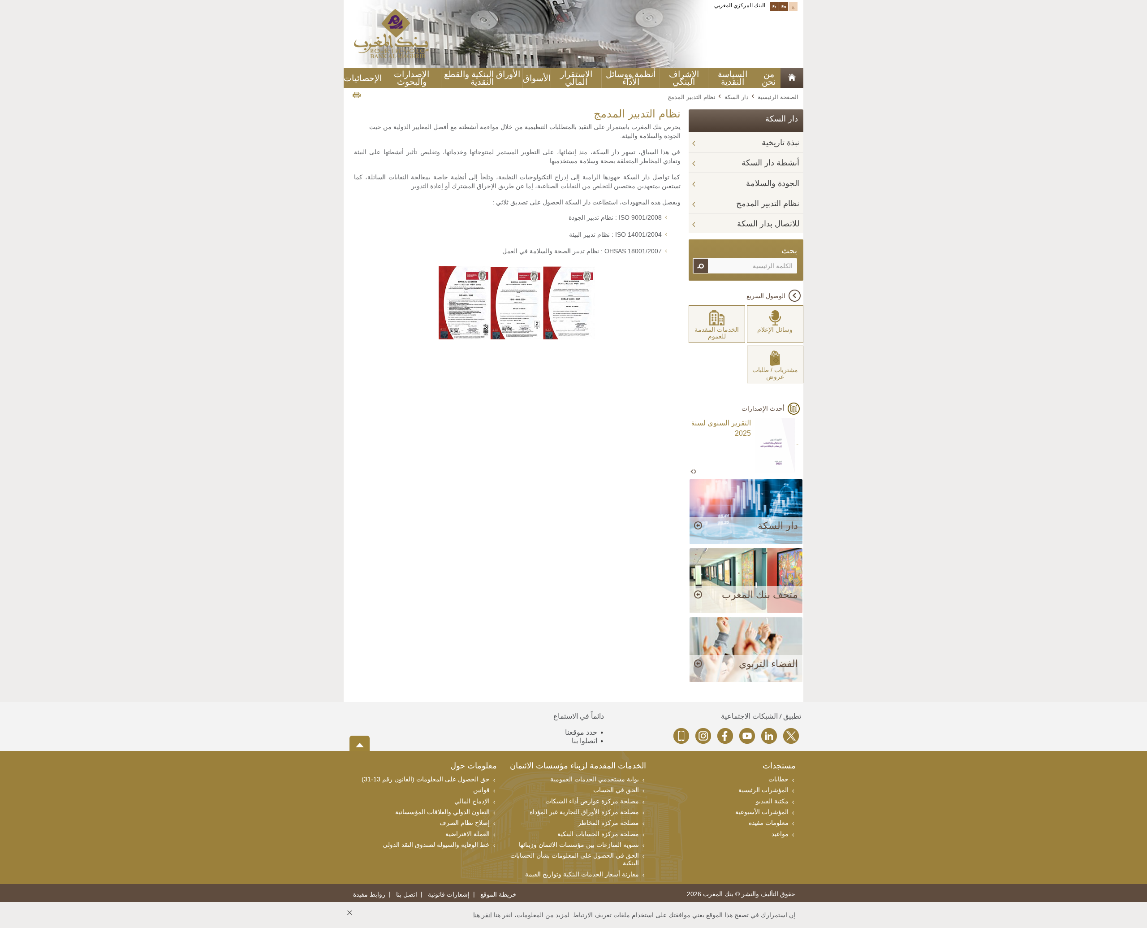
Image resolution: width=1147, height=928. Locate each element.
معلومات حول (473, 766)
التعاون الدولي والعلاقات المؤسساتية (442, 811)
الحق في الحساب (616, 790)
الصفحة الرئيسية (778, 96)
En (783, 6)
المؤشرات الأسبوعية (762, 811)
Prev (692, 472)
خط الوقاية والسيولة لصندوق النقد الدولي (436, 844)
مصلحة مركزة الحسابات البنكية (598, 833)
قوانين (481, 790)
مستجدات (779, 766)
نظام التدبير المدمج (767, 203)
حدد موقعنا (581, 732)
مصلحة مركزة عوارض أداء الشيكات (592, 801)
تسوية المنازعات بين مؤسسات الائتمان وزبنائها (579, 844)
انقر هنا (482, 915)
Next (695, 472)
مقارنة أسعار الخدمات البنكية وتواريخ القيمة (582, 874)
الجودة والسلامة (772, 183)
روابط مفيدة (369, 894)
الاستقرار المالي (576, 78)
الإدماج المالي (472, 801)
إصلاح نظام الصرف (465, 822)
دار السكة (736, 96)
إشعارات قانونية (449, 894)
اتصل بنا (406, 894)
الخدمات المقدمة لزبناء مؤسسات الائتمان (578, 766)
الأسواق (537, 78)
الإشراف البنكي (684, 78)
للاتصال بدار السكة (768, 223)
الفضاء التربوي (768, 663)
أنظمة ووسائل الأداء (630, 78)
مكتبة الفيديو (772, 801)
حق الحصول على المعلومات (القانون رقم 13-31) (426, 779)
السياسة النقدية (732, 78)
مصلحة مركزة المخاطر (608, 822)
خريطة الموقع (498, 894)
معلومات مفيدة (769, 822)
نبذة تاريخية (780, 142)
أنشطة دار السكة (770, 162)
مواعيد (780, 833)
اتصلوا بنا (584, 741)
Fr (774, 6)
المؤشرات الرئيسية (763, 790)
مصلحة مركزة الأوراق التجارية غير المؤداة (584, 811)
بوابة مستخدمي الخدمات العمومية (594, 779)
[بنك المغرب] (391, 33)
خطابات (778, 779)
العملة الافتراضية (467, 833)
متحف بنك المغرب (760, 594)
